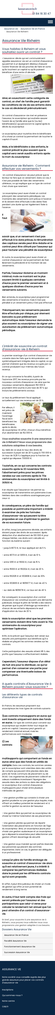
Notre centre (8, 1001)
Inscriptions (7, 989)
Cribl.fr (5, 1006)
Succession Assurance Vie (17, 952)
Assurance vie (11, 28)
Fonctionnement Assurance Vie (19, 946)
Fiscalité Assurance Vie (15, 940)
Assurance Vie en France (33, 28)
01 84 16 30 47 (41, 14)
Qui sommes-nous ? (12, 995)
